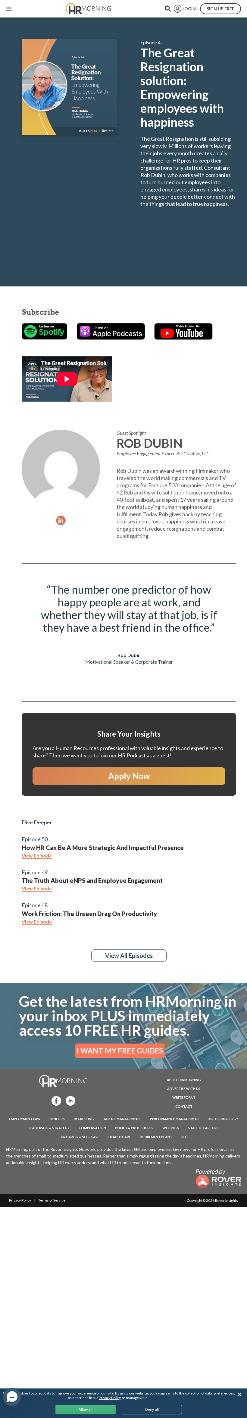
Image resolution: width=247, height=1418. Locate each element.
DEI (183, 1137)
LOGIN (189, 8)
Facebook (54, 1100)
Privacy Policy (20, 1200)
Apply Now (129, 776)
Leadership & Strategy (49, 1128)
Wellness (170, 1128)
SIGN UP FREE (220, 8)
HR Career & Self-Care (80, 1137)
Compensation (92, 1128)
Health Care (119, 1137)
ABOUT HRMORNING (184, 1080)
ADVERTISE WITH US (183, 1089)
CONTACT (183, 1106)
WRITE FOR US (183, 1097)
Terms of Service (51, 1200)
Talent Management (122, 1119)
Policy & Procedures (134, 1128)
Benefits (57, 1119)
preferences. (224, 1393)
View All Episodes (129, 955)
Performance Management (175, 1119)
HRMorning (88, 8)
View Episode (37, 855)
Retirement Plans (156, 1137)
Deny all (152, 1409)
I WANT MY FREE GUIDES (120, 1050)
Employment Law (25, 1119)
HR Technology (223, 1119)
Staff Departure (203, 1128)
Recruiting (84, 1119)
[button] (12, 1397)
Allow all (85, 1409)
